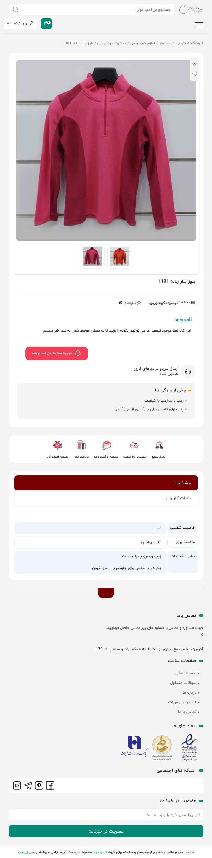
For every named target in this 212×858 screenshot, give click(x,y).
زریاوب (23, 852)
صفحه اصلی (186, 673)
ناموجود (183, 319)
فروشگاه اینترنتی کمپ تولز (181, 43)
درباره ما (190, 692)
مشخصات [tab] (182, 483)
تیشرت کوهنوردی (111, 43)
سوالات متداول (183, 682)
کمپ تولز (100, 852)
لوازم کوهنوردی (142, 43)
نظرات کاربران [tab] (178, 498)
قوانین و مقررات (182, 702)
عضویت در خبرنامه (106, 831)
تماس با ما (187, 711)
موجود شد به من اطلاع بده (52, 353)
